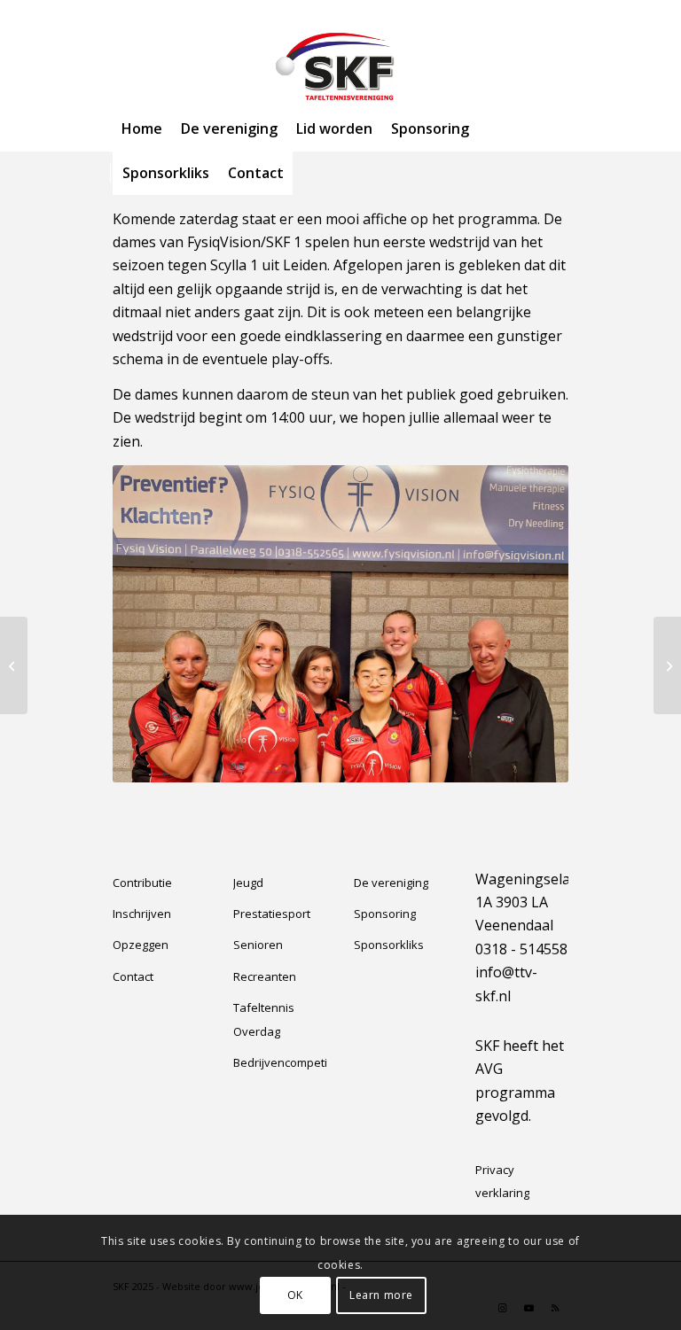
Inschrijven (142, 914)
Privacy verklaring (502, 1181)
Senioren (258, 945)
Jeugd (248, 883)
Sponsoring (385, 914)
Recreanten (264, 976)
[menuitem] (142, 128)
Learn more (381, 1295)
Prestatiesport (271, 914)
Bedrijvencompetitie (279, 1062)
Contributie (142, 883)
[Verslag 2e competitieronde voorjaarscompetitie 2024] (667, 665)
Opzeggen (140, 945)
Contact (133, 976)
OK (295, 1295)
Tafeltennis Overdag (263, 1018)
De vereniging (391, 883)
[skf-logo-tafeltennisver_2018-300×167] (340, 66)
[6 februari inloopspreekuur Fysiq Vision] (13, 665)
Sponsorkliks (389, 945)
